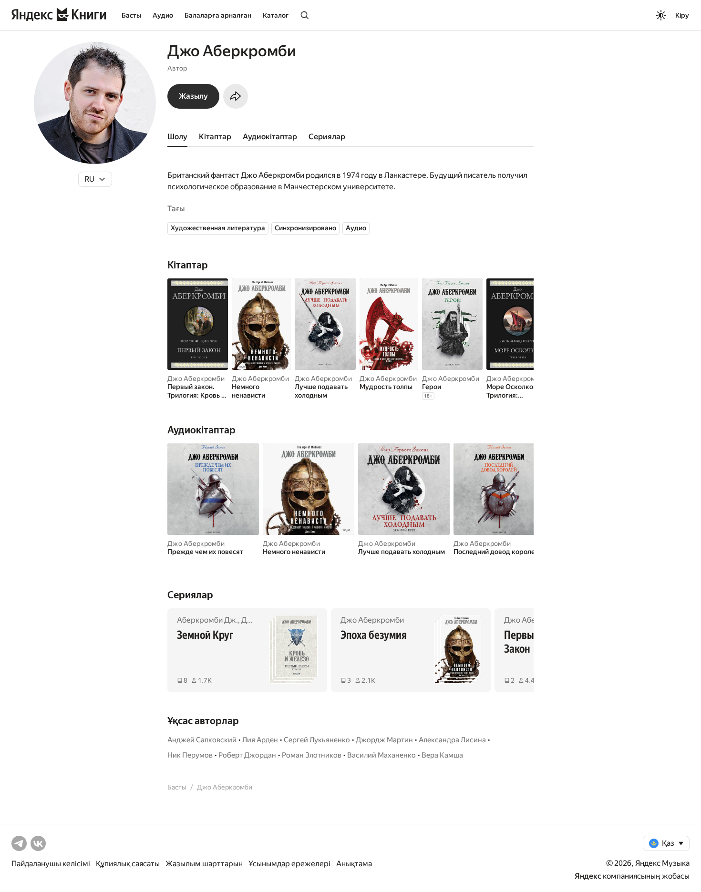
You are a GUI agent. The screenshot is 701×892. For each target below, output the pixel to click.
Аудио (163, 15)
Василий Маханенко (381, 755)
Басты (131, 15)
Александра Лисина (452, 740)
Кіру (682, 15)
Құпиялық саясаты (128, 863)
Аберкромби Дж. (207, 620)
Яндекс (588, 876)
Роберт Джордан (247, 755)
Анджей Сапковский (202, 740)
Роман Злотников (311, 755)
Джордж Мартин (384, 740)
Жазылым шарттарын (204, 863)
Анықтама (354, 863)
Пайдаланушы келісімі (50, 863)
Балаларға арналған (218, 15)
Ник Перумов (190, 755)
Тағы (176, 208)
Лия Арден (260, 740)
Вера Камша (442, 755)
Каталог (276, 15)
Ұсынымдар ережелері (289, 863)
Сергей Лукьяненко (317, 740)
